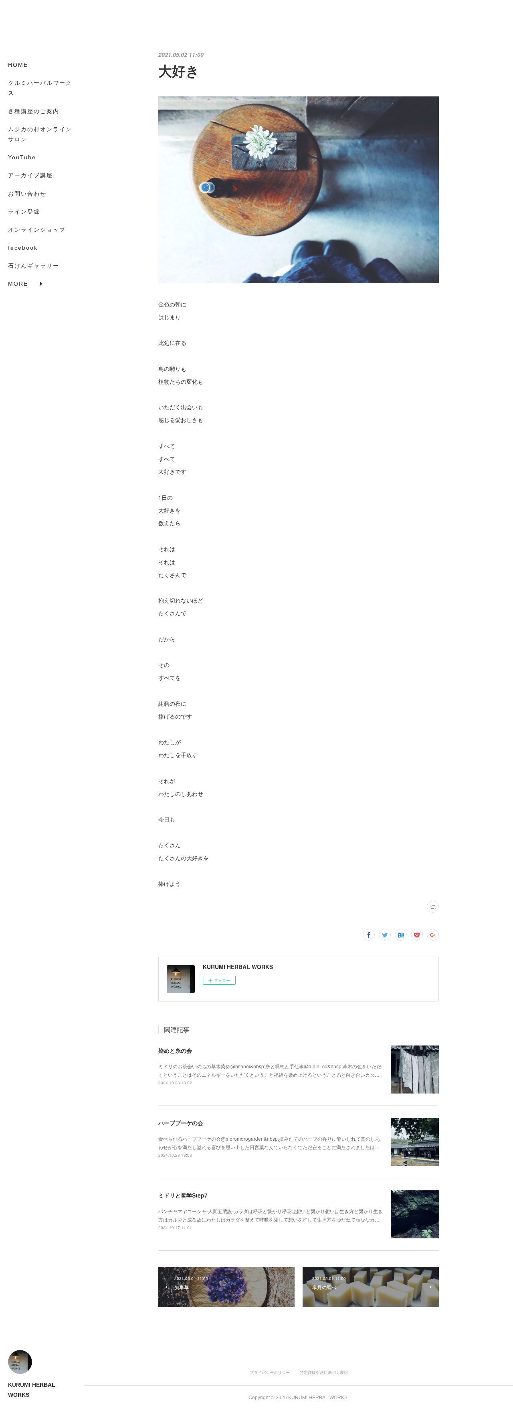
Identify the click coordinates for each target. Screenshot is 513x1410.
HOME (18, 65)
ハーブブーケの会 (180, 1123)
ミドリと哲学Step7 (183, 1195)
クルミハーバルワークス (40, 88)
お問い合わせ (27, 193)
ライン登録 (24, 211)
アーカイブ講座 (30, 175)
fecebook (23, 247)
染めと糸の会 (175, 1050)
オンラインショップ (37, 229)
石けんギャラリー (33, 265)
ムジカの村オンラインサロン (40, 134)
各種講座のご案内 (33, 111)
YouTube (22, 157)
